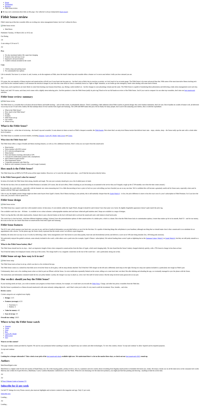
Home (7, 2)
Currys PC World (51, 136)
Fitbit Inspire (99, 130)
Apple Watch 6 (115, 193)
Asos (6, 330)
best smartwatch (189, 90)
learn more (63, 12)
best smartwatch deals (54, 356)
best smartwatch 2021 (133, 356)
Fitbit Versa (96, 284)
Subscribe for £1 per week (15, 385)
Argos (70, 136)
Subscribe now (6, 394)
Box (6, 332)
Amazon (41, 136)
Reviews (8, 6)
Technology (9, 4)
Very (6, 337)
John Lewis (61, 136)
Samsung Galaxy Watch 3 (154, 238)
